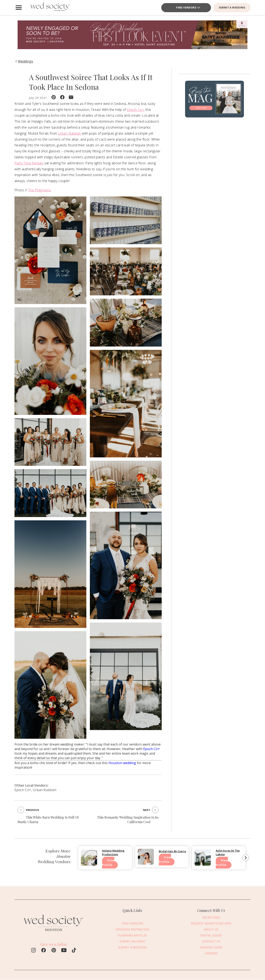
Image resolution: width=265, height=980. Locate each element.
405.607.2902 (211, 917)
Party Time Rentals (28, 163)
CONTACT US (211, 941)
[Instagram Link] (33, 951)
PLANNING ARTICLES (132, 935)
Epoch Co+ (135, 109)
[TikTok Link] (74, 951)
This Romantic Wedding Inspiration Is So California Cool (128, 819)
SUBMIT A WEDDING (232, 7)
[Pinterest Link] (54, 951)
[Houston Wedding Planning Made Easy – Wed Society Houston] (49, 7)
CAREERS (211, 953)
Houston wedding (122, 763)
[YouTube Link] (64, 951)
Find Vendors (186, 7)
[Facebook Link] (44, 951)
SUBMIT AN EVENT (132, 941)
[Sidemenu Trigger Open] (18, 8)
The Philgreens (39, 190)
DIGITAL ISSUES (211, 935)
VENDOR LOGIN (211, 947)
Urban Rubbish (69, 133)
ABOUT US (211, 929)
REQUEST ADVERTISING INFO (211, 923)
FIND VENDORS (132, 923)
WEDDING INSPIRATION (132, 929)
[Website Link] (54, 933)
